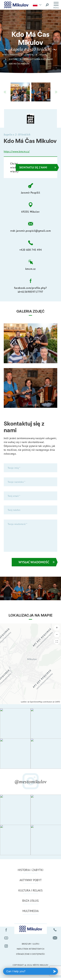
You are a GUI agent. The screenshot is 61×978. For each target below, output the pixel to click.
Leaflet (23, 702)
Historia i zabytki (30, 870)
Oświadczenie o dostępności (30, 954)
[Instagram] (6, 946)
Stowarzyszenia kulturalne (38, 59)
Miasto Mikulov (10, 54)
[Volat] (55, 930)
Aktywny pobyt (31, 880)
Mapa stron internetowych (30, 949)
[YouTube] (6, 938)
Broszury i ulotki (30, 944)
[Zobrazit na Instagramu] (15, 723)
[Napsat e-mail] (55, 938)
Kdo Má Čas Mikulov (19, 63)
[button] (57, 627)
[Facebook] (6, 930)
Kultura (13, 59)
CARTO (57, 702)
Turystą (29, 54)
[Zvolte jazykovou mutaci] (38, 5)
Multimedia (30, 911)
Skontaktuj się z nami (33, 167)
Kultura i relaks (30, 890)
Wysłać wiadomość (34, 562)
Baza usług (30, 900)
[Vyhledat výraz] (47, 5)
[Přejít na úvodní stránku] (16, 5)
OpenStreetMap (36, 702)
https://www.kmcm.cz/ (17, 151)
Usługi (43, 54)
